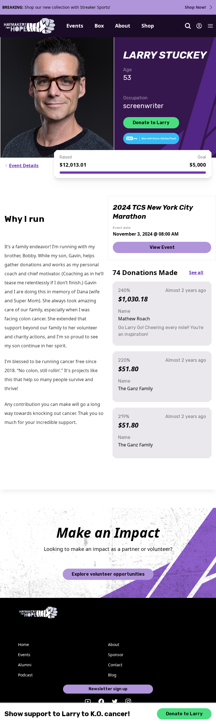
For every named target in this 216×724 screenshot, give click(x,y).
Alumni (25, 664)
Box (99, 25)
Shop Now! (195, 7)
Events (74, 25)
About (122, 25)
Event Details (24, 165)
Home (23, 644)
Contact (115, 664)
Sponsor (115, 654)
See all (196, 272)
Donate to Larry (151, 122)
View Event (162, 247)
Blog (112, 675)
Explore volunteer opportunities (108, 574)
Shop (147, 25)
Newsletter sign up (108, 689)
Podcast (25, 675)
